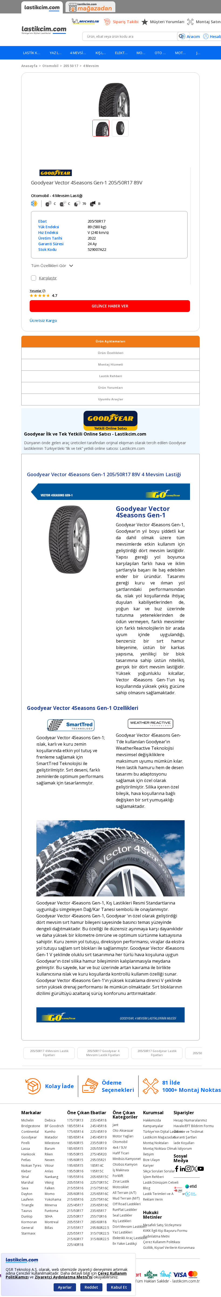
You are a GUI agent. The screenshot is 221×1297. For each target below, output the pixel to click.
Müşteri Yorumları (167, 21)
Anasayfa (29, 66)
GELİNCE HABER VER (110, 306)
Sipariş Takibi (126, 21)
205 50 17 (70, 66)
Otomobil (50, 66)
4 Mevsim (91, 66)
